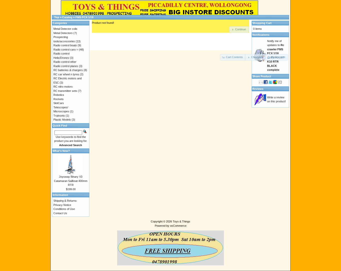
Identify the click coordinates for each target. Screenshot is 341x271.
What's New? (61, 150)
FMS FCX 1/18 (84, 17)
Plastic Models (62, 119)
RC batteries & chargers (68, 70)
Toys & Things (181, 221)
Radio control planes (65, 66)
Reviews (257, 88)
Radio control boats (65, 45)
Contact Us (60, 213)
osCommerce (178, 225)
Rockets (58, 99)
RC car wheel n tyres (66, 74)
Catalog (67, 17)
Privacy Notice (62, 204)
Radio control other (64, 61)
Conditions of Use (64, 208)
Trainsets (59, 115)
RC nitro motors (63, 86)
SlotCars (58, 103)
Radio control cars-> (65, 49)
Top (56, 17)
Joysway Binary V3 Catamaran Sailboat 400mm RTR (70, 180)
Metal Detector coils (65, 28)
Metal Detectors (63, 33)
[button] (233, 57)
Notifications (260, 34)
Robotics (58, 94)
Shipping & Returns (65, 200)
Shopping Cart (262, 23)
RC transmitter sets (65, 90)
